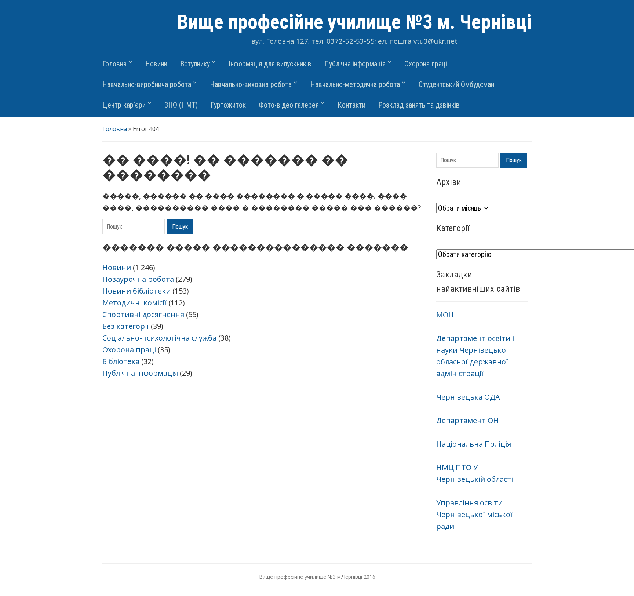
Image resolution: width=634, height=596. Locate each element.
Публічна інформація (355, 63)
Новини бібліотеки (136, 291)
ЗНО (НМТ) (181, 105)
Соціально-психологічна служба (159, 338)
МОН (445, 315)
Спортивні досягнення (143, 314)
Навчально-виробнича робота (146, 84)
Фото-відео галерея (289, 105)
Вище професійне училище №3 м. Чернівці (354, 22)
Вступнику (195, 63)
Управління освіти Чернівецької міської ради (474, 514)
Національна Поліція (473, 444)
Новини (156, 63)
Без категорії (125, 326)
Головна (114, 63)
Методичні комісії (134, 303)
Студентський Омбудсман (456, 84)
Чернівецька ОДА (468, 397)
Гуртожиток (228, 105)
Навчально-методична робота (355, 84)
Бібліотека (120, 361)
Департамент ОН (467, 420)
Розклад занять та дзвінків (419, 105)
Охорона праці (425, 63)
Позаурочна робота (138, 279)
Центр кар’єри (124, 105)
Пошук (180, 226)
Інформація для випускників (270, 63)
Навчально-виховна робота (251, 84)
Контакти (351, 105)
